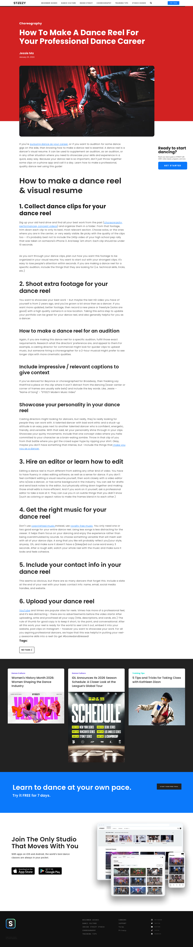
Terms (121, 927)
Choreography (30, 23)
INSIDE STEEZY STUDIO (93, 927)
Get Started (172, 165)
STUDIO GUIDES (139, 3)
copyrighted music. (43, 525)
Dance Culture (68, 3)
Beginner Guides (49, 3)
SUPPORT (122, 923)
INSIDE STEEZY (86, 3)
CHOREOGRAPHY (104, 3)
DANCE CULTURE (89, 923)
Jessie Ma (26, 53)
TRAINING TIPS (121, 3)
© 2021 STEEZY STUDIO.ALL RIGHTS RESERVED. (11, 938)
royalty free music (81, 525)
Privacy (122, 930)
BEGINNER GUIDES (90, 920)
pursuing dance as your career (49, 144)
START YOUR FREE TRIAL (169, 786)
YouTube (24, 610)
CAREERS (122, 920)
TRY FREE (173, 3)
